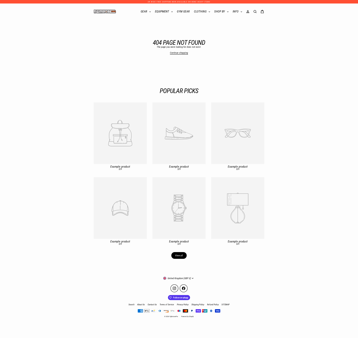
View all (179, 255)
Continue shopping (179, 52)
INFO (236, 11)
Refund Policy (213, 304)
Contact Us (152, 304)
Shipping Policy (197, 304)
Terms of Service (167, 304)
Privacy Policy (183, 304)
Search (132, 304)
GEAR (144, 11)
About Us (141, 304)
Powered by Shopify (187, 316)
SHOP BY (220, 11)
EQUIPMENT (162, 11)
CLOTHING (200, 11)
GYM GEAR (183, 11)
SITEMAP (225, 304)
